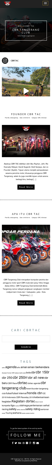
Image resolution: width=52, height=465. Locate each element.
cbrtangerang (14, 118)
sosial (3, 413)
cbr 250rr (20, 377)
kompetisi (6, 405)
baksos (17, 373)
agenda (11, 366)
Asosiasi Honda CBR (8, 373)
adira (3, 367)
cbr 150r (42, 371)
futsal (9, 393)
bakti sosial (22, 373)
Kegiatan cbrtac (23, 401)
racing (5, 409)
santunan (45, 409)
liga (13, 405)
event (29, 388)
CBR (39, 118)
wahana (17, 412)
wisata (24, 413)
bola (28, 372)
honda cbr (34, 392)
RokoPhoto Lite (19, 461)
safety (12, 409)
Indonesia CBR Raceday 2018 (20, 397)
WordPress (34, 461)
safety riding (32, 409)
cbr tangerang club (24, 385)
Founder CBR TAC (26, 114)
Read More (26, 186)
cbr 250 (7, 377)
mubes (17, 406)
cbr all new (36, 377)
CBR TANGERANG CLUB (26, 31)
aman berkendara (38, 367)
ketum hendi (39, 402)
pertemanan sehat (39, 405)
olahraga (24, 405)
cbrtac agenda (34, 383)
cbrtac (22, 382)
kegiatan (6, 401)
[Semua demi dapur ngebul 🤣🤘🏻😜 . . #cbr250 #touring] (26, 91)
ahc (18, 367)
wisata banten (30, 413)
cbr (33, 372)
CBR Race (12, 383)
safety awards (21, 409)
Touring (9, 412)
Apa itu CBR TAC (26, 214)
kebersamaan (41, 397)
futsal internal (19, 393)
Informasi (43, 118)
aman (24, 367)
